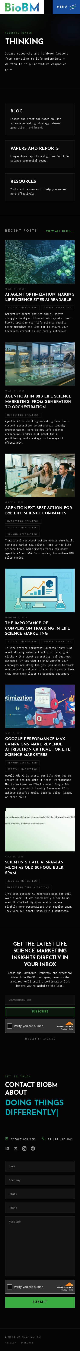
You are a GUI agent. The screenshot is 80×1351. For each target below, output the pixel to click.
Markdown (27, 1343)
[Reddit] (33, 1148)
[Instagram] (24, 1148)
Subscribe (40, 1012)
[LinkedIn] (7, 1148)
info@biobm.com (23, 1139)
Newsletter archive (40, 1039)
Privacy (10, 1343)
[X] (16, 1148)
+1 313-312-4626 (60, 1139)
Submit (40, 1302)
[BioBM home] (22, 7)
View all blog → (60, 231)
